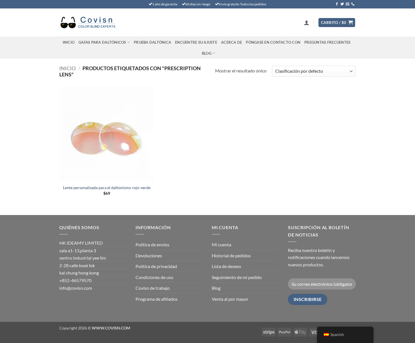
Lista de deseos (226, 266)
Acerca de (231, 42)
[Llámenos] (353, 4)
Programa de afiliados (157, 299)
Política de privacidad (156, 266)
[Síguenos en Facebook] (336, 4)
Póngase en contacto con (273, 42)
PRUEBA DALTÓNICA (152, 42)
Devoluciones (149, 255)
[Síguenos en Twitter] (342, 4)
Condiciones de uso (154, 277)
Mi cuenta (221, 244)
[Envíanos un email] (347, 4)
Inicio (69, 42)
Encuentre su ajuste (196, 42)
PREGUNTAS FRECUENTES (327, 42)
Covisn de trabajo (153, 288)
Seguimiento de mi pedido (237, 277)
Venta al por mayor (230, 299)
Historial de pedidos (231, 255)
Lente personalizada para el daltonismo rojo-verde (106, 187)
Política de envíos (152, 244)
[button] (306, 22)
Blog (206, 53)
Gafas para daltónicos (102, 42)
